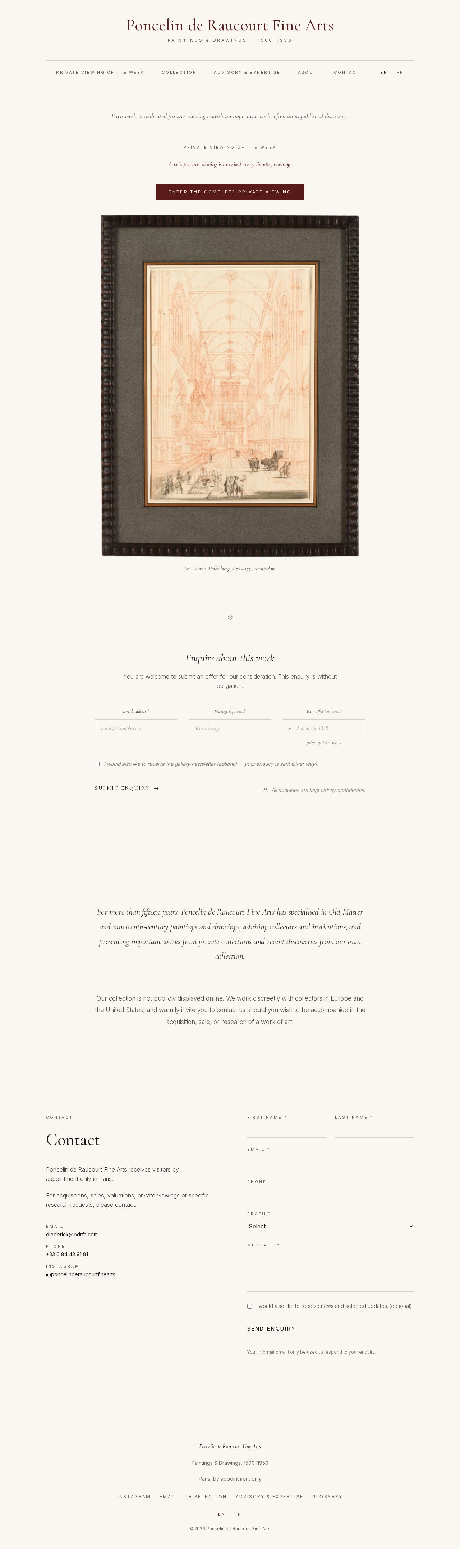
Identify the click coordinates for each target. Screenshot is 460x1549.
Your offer (324, 711)
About (307, 72)
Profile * (261, 1213)
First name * (267, 1117)
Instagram (134, 1496)
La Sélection (206, 1496)
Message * (263, 1244)
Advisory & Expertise (247, 72)
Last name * (354, 1117)
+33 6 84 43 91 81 (67, 1254)
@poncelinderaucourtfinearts (80, 1274)
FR (400, 72)
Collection (179, 72)
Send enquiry (271, 1329)
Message (230, 711)
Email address (136, 711)
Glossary (327, 1496)
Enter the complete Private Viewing (237, 191)
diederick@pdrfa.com (72, 1234)
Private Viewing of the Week (100, 72)
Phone (257, 1181)
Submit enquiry (127, 788)
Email (168, 1496)
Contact (347, 72)
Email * (258, 1149)
